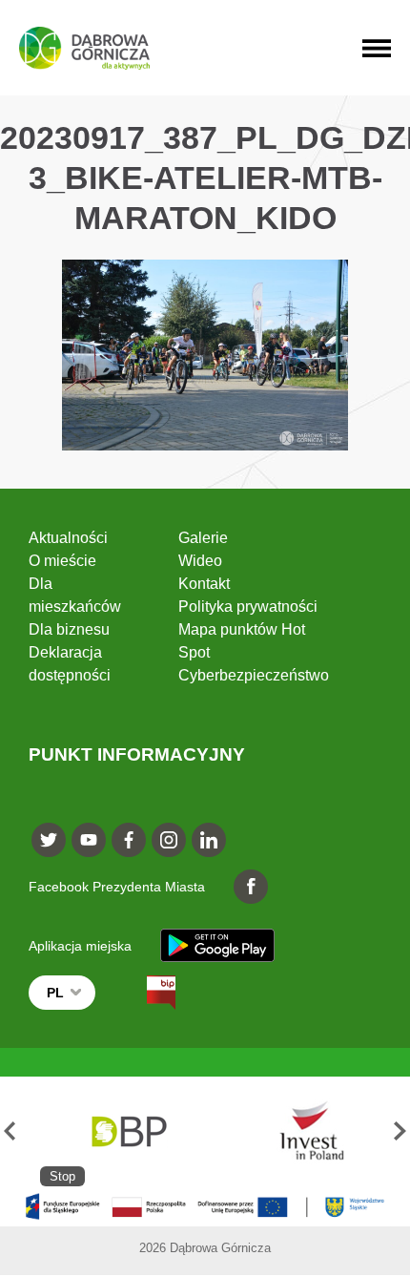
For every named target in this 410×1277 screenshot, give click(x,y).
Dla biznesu (69, 629)
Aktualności (68, 538)
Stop (62, 1176)
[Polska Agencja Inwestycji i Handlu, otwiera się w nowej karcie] (303, 1131)
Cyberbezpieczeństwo (253, 675)
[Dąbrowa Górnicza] (84, 48)
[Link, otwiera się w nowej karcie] (144, 992)
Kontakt (204, 584)
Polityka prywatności (248, 606)
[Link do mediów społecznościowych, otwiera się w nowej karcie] (49, 840)
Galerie (203, 538)
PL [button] (55, 992)
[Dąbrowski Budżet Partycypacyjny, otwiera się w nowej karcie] (127, 1131)
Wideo (200, 561)
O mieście (62, 561)
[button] (10, 1131)
